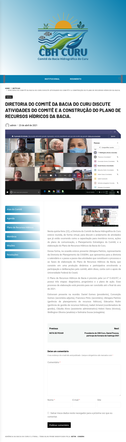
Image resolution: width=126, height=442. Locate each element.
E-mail (76, 400)
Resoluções (12, 254)
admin (13, 125)
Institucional (52, 79)
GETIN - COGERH (77, 436)
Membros (11, 236)
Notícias (9, 97)
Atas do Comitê (14, 209)
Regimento (75, 79)
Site (99, 400)
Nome (51, 400)
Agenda (11, 218)
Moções (11, 245)
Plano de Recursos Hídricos (20, 227)
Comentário (54, 362)
